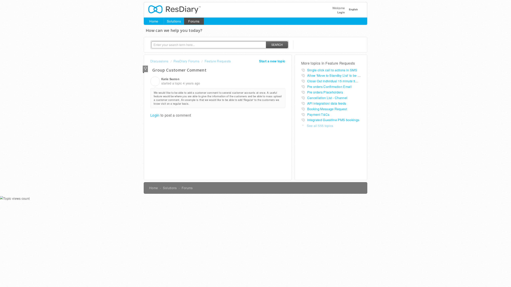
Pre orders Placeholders (325, 92)
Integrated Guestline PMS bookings (333, 120)
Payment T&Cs (318, 114)
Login (154, 115)
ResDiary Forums (186, 61)
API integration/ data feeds (326, 103)
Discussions (159, 61)
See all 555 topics (320, 125)
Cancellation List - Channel (327, 97)
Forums (193, 21)
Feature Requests (218, 61)
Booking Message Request (327, 109)
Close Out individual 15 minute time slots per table (344, 81)
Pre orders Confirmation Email (329, 86)
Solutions (174, 21)
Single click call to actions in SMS (332, 70)
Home (153, 21)
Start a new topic (272, 61)
